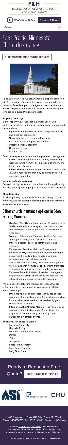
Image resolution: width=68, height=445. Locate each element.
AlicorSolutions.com (21, 439)
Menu (8, 27)
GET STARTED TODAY (42, 374)
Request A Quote (49, 20)
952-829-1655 (24, 20)
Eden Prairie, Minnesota (29, 426)
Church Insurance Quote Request (27, 57)
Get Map (61, 420)
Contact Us (50, 420)
